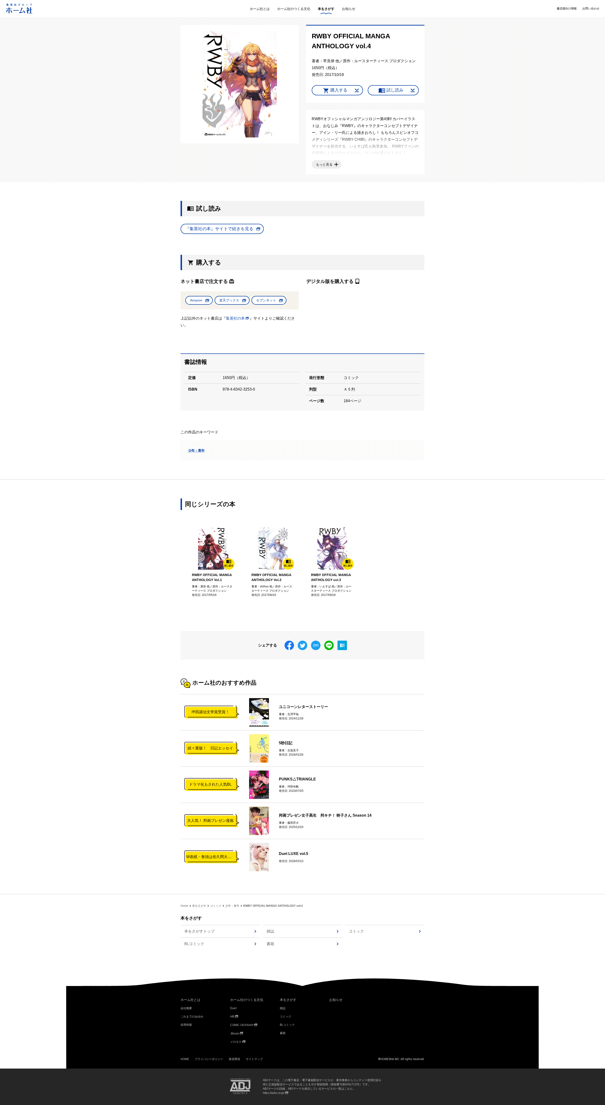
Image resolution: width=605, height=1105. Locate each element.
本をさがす (326, 9)
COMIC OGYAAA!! (241, 1025)
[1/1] (239, 84)
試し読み (394, 90)
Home (184, 905)
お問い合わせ (590, 8)
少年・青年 (196, 450)
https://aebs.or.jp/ (273, 1093)
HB (232, 1016)
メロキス (236, 1041)
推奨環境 (234, 1059)
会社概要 (186, 1008)
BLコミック (194, 944)
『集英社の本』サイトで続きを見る (219, 228)
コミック (215, 905)
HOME (185, 1059)
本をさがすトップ (199, 931)
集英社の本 (235, 318)
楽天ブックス (229, 300)
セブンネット (266, 300)
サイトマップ (254, 1059)
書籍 (270, 944)
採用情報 (186, 1024)
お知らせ (348, 9)
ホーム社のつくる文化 (293, 9)
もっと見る (324, 164)
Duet (233, 1008)
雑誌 (270, 931)
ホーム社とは (260, 9)
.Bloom (234, 1033)
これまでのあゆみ (192, 1016)
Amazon (196, 300)
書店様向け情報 (567, 8)
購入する (338, 90)
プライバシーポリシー (209, 1059)
